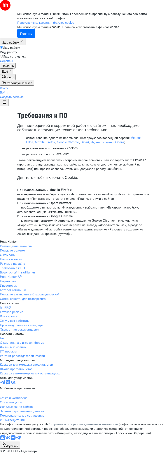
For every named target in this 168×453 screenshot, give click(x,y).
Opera (119, 142)
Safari (85, 142)
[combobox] (10, 445)
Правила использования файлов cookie (90, 27)
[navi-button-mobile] (4, 102)
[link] (8, 77)
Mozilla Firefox (45, 142)
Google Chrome (68, 142)
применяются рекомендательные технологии (85, 424)
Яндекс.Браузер (102, 142)
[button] (4, 88)
